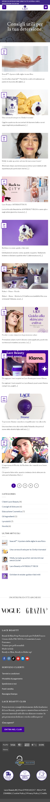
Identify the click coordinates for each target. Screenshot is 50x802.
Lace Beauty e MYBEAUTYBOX (14, 205)
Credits (43, 793)
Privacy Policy (32, 793)
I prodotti (6, 521)
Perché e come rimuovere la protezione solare (19, 335)
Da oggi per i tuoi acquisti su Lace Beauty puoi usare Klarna (24, 378)
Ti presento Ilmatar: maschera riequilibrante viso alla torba (24, 422)
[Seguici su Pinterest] (18, 658)
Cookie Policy (19, 793)
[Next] (46, 614)
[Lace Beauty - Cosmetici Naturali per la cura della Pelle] (25, 8)
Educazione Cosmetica (12, 511)
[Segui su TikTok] (13, 658)
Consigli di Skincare (10, 506)
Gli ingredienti (8, 516)
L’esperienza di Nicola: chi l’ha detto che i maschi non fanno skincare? (24, 466)
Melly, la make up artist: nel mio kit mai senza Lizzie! (21, 161)
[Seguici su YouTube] (27, 658)
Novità (5, 526)
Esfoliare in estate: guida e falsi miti (15, 248)
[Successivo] (36, 486)
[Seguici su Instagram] (9, 658)
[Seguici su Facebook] (4, 658)
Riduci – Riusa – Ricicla (10, 291)
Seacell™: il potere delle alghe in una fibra (17, 74)
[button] (4, 7)
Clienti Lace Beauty (10, 501)
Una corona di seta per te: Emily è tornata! (17, 118)
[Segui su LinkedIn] (23, 658)
